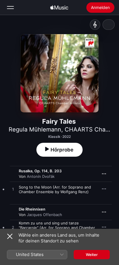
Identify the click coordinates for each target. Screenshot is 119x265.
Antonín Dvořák (41, 176)
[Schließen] (9, 236)
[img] (59, 7)
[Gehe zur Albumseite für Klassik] (95, 24)
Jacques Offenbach (44, 214)
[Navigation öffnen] (10, 7)
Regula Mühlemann (35, 129)
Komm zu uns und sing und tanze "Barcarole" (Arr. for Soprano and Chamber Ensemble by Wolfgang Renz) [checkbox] (57, 228)
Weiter (92, 254)
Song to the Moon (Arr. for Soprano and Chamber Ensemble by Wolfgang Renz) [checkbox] (55, 189)
